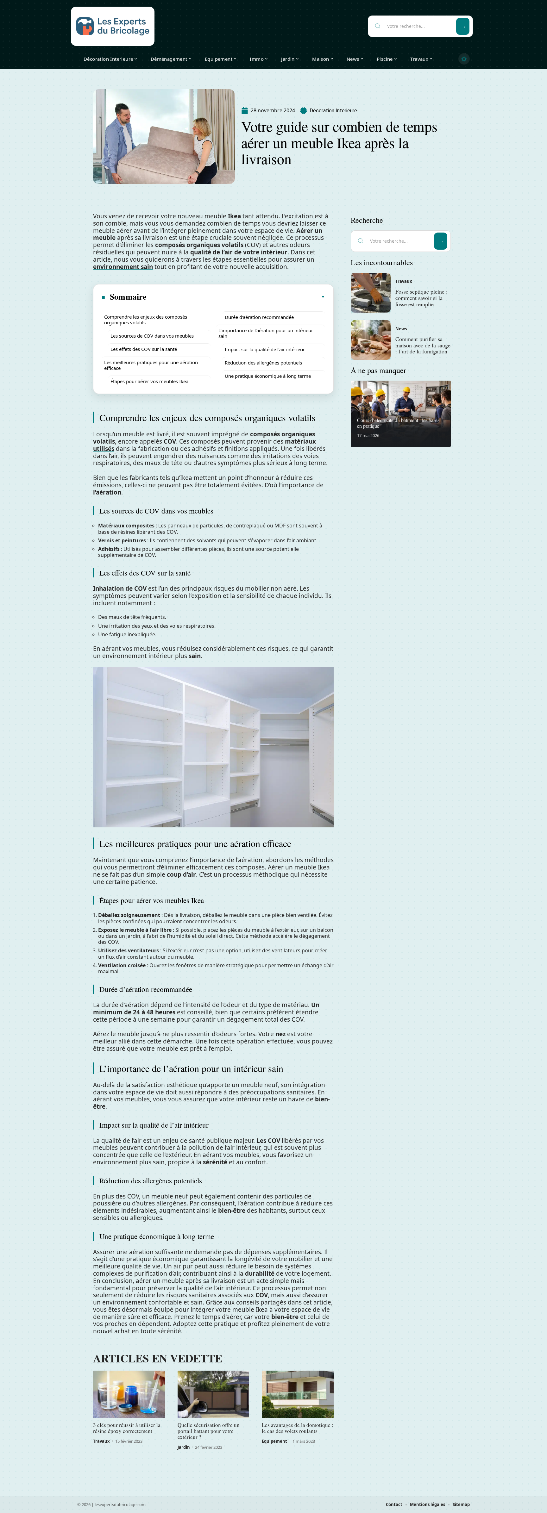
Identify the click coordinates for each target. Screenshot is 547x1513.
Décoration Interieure (333, 111)
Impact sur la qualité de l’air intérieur (265, 349)
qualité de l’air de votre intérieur (238, 252)
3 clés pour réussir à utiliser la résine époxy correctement (126, 1428)
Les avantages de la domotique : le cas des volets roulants (297, 1428)
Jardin (184, 1447)
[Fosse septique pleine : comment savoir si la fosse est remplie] (371, 293)
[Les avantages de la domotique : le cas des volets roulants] (298, 1394)
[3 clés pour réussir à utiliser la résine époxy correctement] (129, 1394)
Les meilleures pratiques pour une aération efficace (151, 365)
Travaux (101, 1441)
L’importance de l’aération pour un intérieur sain (265, 333)
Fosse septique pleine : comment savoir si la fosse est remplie (421, 298)
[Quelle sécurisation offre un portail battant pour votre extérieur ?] (213, 1394)
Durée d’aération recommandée (259, 317)
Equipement (274, 1441)
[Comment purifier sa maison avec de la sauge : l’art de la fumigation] (371, 340)
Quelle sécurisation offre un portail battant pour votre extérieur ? (209, 1431)
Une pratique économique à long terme (268, 376)
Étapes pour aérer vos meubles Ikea (149, 381)
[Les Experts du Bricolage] (113, 26)
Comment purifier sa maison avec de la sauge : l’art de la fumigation (422, 345)
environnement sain (123, 267)
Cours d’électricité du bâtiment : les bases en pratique (398, 423)
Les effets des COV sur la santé (143, 349)
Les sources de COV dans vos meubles (152, 336)
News (401, 329)
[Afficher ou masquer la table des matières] (236, 297)
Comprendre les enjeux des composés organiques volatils (145, 320)
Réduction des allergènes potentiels (263, 362)
